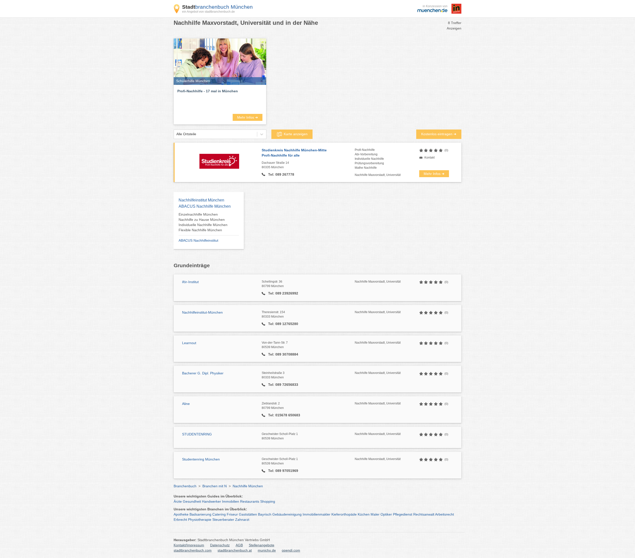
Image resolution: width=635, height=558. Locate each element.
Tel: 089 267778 (280, 174)
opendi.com (291, 550)
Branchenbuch (185, 486)
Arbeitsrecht (444, 514)
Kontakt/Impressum (189, 545)
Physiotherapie (199, 520)
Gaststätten (248, 514)
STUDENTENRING (197, 434)
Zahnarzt (242, 520)
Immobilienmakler (316, 514)
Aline (186, 404)
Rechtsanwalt (423, 514)
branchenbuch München (217, 7)
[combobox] (176, 134)
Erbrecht (180, 520)
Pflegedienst (402, 514)
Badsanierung (200, 514)
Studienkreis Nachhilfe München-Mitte (294, 152)
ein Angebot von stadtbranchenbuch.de (208, 11)
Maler (375, 514)
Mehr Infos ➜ (247, 117)
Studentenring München (201, 459)
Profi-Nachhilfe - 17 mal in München (207, 91)
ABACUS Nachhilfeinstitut (198, 240)
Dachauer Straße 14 (275, 165)
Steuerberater (223, 520)
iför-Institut (190, 282)
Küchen (364, 514)
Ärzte (178, 501)
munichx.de (267, 550)
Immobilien (230, 501)
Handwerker (211, 501)
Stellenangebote (261, 545)
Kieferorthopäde (344, 514)
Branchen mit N (214, 486)
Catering (219, 514)
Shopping (267, 501)
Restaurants (249, 501)
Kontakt (429, 157)
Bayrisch (264, 514)
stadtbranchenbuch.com (193, 550)
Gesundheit (192, 501)
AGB (239, 545)
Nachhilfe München (248, 486)
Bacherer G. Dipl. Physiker (202, 373)
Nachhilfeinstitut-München (202, 312)
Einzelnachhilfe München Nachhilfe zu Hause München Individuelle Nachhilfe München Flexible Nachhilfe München (203, 222)
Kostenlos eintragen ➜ (438, 134)
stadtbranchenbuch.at (235, 550)
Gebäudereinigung (287, 514)
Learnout (189, 343)
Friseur (232, 514)
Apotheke (181, 514)
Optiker (386, 514)
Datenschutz (220, 545)
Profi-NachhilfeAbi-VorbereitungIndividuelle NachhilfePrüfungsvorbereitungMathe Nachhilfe (369, 158)
